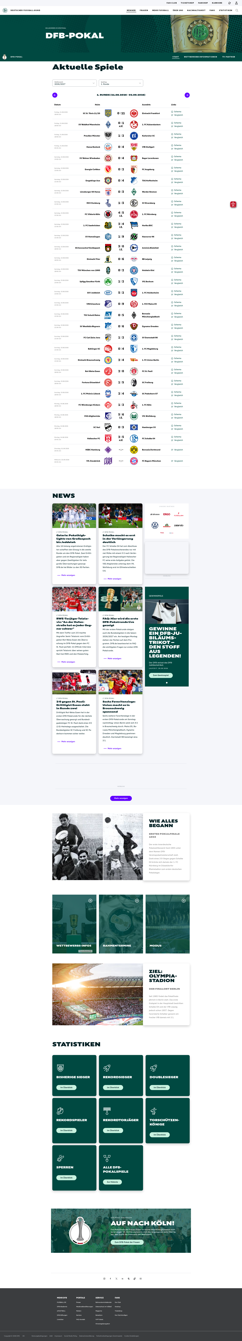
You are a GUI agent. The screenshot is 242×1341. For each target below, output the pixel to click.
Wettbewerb (58, 82)
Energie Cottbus (92, 169)
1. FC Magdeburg (150, 349)
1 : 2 (121, 135)
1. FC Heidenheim (150, 293)
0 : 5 (121, 315)
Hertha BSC (147, 226)
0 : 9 (121, 304)
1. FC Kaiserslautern (151, 125)
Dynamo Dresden (150, 326)
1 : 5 (121, 382)
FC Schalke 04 (148, 439)
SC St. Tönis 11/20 (91, 113)
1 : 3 (121, 203)
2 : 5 (121, 438)
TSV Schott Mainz (92, 315)
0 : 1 (121, 124)
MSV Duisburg (93, 203)
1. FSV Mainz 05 (149, 304)
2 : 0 (121, 371)
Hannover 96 (148, 237)
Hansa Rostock (93, 147)
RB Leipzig (147, 259)
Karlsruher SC (148, 136)
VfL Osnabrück (93, 461)
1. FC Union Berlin (150, 360)
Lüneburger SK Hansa (90, 192)
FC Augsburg (148, 169)
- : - (121, 449)
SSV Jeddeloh (93, 293)
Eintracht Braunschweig (89, 360)
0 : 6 (121, 259)
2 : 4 (121, 225)
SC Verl (96, 427)
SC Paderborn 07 (150, 394)
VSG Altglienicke (92, 416)
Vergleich (178, 115)
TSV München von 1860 (89, 270)
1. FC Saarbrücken (91, 226)
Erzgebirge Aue (93, 181)
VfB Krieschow (93, 304)
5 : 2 (121, 292)
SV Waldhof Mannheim (89, 125)
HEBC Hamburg (92, 450)
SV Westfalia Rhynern (90, 326)
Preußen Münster (92, 136)
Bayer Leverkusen (150, 158)
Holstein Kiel (148, 270)
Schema (177, 112)
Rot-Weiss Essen (92, 371)
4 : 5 (121, 214)
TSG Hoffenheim (150, 181)
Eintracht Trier (93, 259)
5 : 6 (121, 416)
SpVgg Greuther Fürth (90, 282)
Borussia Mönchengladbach (151, 315)
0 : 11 (121, 113)
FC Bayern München (151, 461)
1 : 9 (121, 236)
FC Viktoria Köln (92, 214)
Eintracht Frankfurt (151, 113)
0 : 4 (121, 147)
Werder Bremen (149, 192)
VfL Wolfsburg (149, 416)
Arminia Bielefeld (150, 248)
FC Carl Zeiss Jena (92, 338)
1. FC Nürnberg (149, 214)
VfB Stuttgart (148, 147)
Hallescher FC (93, 439)
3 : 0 (121, 248)
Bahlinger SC (94, 349)
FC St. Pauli (147, 371)
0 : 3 (121, 191)
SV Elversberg (148, 203)
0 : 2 (121, 169)
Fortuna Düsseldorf (91, 382)
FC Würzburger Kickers (89, 405)
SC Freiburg (147, 382)
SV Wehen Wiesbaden (90, 158)
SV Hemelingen (92, 237)
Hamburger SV (149, 427)
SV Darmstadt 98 (150, 338)
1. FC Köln (147, 405)
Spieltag (104, 82)
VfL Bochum (148, 282)
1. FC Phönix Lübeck (90, 394)
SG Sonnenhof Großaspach (87, 248)
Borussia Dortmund (151, 450)
